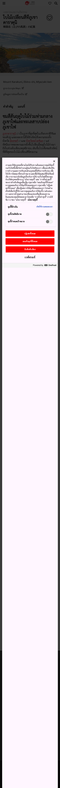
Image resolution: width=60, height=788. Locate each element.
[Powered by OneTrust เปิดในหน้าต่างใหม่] (44, 266)
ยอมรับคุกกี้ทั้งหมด (30, 241)
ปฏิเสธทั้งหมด (30, 233)
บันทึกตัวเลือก (30, 249)
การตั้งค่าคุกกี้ (30, 257)
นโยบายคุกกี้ (33, 200)
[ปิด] (54, 161)
